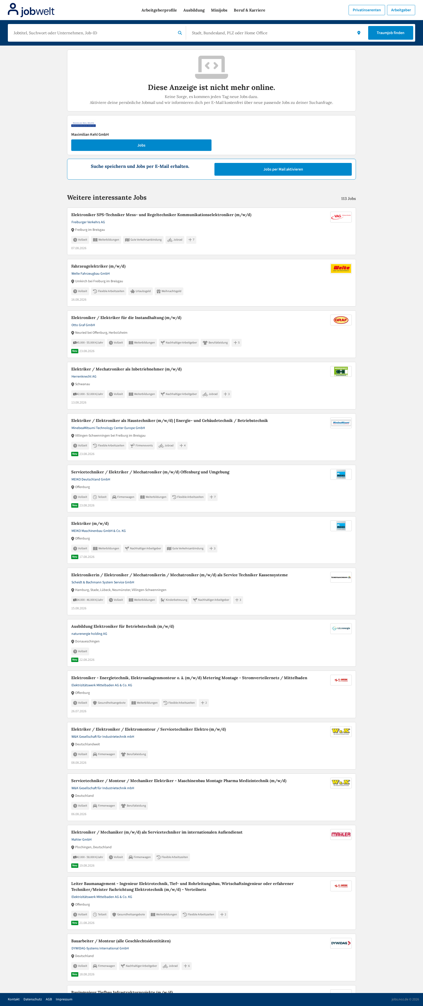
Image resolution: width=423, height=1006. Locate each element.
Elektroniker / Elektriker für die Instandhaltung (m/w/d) (126, 317)
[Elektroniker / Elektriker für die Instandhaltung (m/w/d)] (211, 334)
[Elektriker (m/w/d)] (211, 540)
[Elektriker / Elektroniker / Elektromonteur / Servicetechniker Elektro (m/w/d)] (211, 745)
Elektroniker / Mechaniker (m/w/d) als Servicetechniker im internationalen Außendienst (157, 832)
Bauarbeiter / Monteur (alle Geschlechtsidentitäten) (121, 940)
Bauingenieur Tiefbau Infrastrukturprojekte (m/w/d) (122, 992)
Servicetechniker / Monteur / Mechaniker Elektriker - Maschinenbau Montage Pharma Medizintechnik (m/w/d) (178, 780)
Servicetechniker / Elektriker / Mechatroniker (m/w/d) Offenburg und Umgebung (150, 471)
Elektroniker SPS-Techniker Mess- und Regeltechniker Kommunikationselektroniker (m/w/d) (161, 214)
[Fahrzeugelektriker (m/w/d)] (211, 282)
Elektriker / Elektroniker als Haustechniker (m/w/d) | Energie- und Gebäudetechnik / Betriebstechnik (169, 420)
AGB (49, 999)
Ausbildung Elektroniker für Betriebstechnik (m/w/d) (122, 626)
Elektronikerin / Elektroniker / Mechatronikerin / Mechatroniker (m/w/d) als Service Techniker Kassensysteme (179, 574)
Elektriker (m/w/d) (90, 523)
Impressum (64, 999)
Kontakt (14, 999)
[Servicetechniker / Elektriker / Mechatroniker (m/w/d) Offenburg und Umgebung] (211, 488)
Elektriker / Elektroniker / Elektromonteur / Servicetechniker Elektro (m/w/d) (148, 729)
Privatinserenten (367, 10)
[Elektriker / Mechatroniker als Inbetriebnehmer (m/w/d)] (211, 385)
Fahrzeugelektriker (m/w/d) (98, 266)
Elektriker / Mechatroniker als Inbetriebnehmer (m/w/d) (126, 369)
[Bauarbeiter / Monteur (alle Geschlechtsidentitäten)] (211, 957)
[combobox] (93, 33)
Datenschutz (33, 999)
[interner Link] (31, 10)
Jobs (141, 145)
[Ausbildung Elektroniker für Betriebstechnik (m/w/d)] (211, 642)
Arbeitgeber (401, 10)
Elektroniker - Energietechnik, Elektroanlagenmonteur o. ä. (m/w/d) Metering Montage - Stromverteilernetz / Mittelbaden (189, 677)
